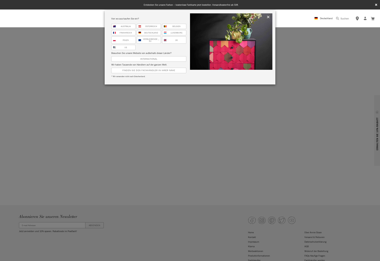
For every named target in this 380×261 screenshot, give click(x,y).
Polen (126, 40)
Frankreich (126, 32)
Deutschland (151, 32)
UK (176, 40)
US (126, 47)
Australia (126, 26)
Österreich (151, 26)
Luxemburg (177, 32)
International (148, 58)
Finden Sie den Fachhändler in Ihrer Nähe (148, 70)
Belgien (176, 26)
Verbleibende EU (151, 40)
